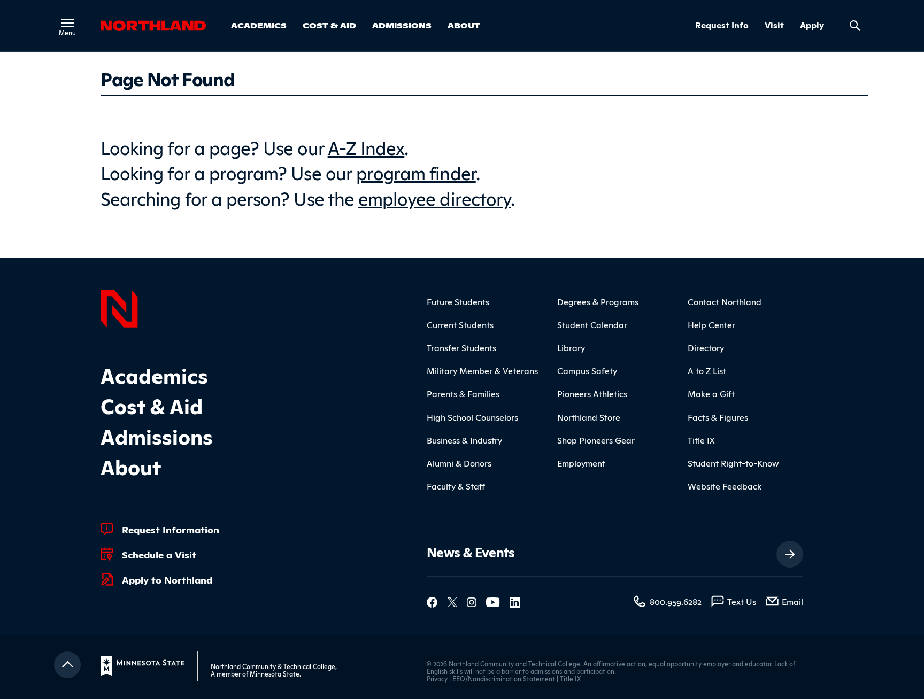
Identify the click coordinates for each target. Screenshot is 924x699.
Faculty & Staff (456, 486)
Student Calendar (592, 324)
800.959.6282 (676, 601)
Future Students (458, 301)
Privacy (437, 678)
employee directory (434, 197)
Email (792, 601)
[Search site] (855, 25)
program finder (416, 171)
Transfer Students (461, 347)
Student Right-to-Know (733, 463)
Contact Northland (724, 301)
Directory (706, 347)
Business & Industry (464, 440)
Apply (812, 25)
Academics (259, 25)
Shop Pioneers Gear (596, 440)
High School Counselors (472, 417)
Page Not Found (167, 78)
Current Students (460, 324)
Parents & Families (463, 393)
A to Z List (707, 370)
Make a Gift (711, 393)
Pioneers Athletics (592, 393)
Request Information (170, 529)
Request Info (722, 25)
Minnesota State (274, 673)
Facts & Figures (718, 417)
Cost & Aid (329, 25)
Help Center (711, 324)
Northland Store (588, 417)
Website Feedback (724, 486)
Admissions (402, 25)
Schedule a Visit (159, 554)
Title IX (701, 440)
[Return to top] (67, 664)
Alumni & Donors (459, 463)
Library (571, 347)
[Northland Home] (119, 307)
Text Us (741, 601)
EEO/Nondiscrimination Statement (503, 678)
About (464, 25)
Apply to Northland (167, 579)
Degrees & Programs (597, 301)
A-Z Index (366, 146)
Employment (581, 463)
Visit (774, 25)
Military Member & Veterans (482, 370)
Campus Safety (587, 370)
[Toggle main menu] (67, 23)
